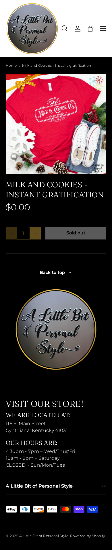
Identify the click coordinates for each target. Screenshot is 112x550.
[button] (90, 28)
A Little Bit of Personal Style (43, 536)
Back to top (53, 272)
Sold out (75, 232)
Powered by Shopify (87, 536)
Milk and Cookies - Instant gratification (56, 65)
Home (11, 65)
